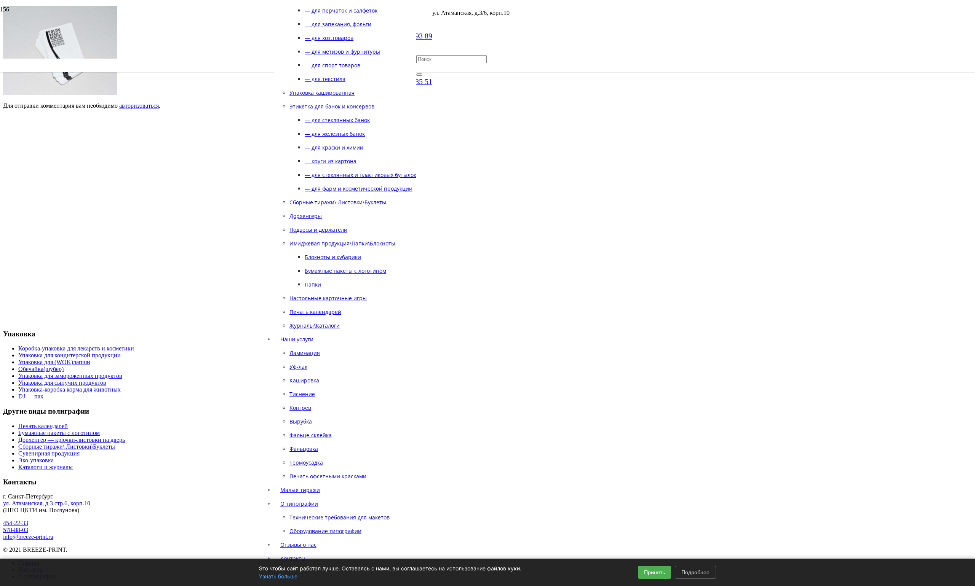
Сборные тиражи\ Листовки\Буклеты (66, 446)
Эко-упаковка (36, 460)
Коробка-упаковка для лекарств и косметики (76, 348)
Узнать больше (278, 576)
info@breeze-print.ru (28, 536)
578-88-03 (15, 530)
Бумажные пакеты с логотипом (59, 433)
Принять (654, 572)
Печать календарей (43, 426)
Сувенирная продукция (49, 453)
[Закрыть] (419, 74)
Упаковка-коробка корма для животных (69, 389)
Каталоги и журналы (45, 467)
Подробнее (695, 572)
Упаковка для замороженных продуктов (70, 376)
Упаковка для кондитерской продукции (69, 355)
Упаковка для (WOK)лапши (54, 362)
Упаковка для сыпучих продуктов (62, 382)
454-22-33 (15, 523)
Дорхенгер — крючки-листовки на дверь (71, 439)
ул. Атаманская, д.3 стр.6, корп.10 (46, 503)
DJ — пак (30, 396)
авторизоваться (139, 105)
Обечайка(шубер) (41, 369)
